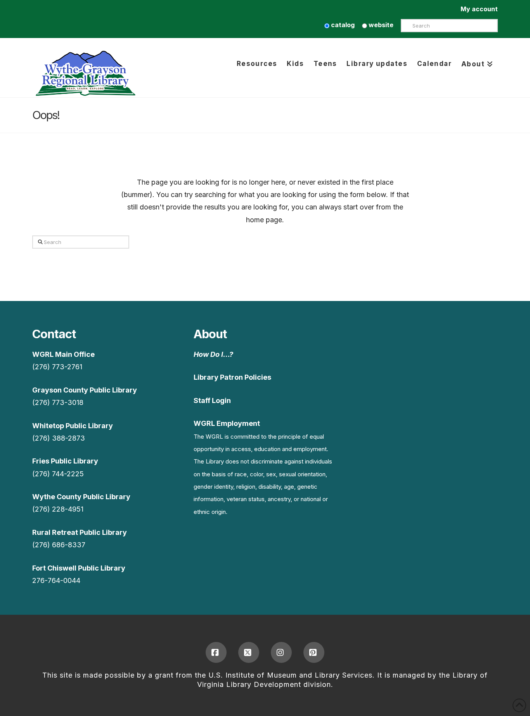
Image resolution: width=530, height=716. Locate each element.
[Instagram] (281, 652)
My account (479, 9)
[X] (248, 652)
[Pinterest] (313, 652)
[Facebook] (216, 652)
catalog (342, 25)
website (380, 25)
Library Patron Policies (232, 377)
